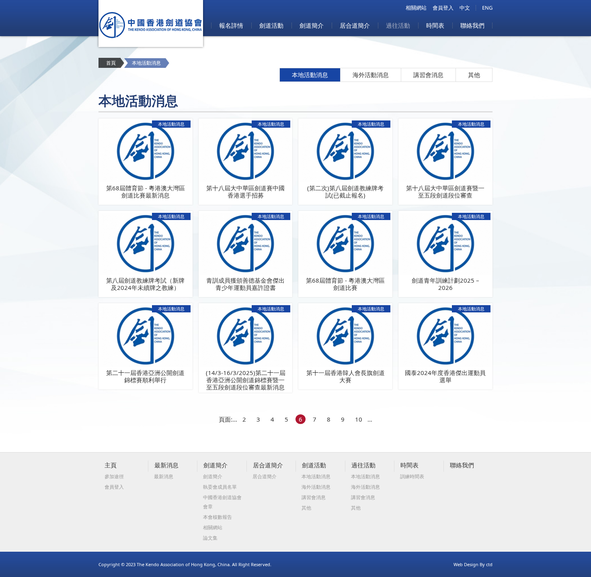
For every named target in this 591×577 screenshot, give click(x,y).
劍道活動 (271, 25)
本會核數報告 (217, 517)
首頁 (111, 62)
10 (358, 419)
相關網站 (416, 7)
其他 (474, 75)
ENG (487, 7)
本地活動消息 (310, 75)
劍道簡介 (312, 25)
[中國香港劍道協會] (150, 45)
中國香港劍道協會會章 (222, 502)
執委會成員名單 (220, 486)
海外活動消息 (371, 75)
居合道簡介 (355, 25)
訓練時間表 (412, 476)
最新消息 (166, 465)
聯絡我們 (472, 25)
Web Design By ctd (473, 564)
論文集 (210, 537)
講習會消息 (428, 75)
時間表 (435, 25)
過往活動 (398, 25)
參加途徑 (114, 476)
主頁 (111, 465)
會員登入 (443, 7)
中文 (465, 7)
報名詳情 (231, 25)
